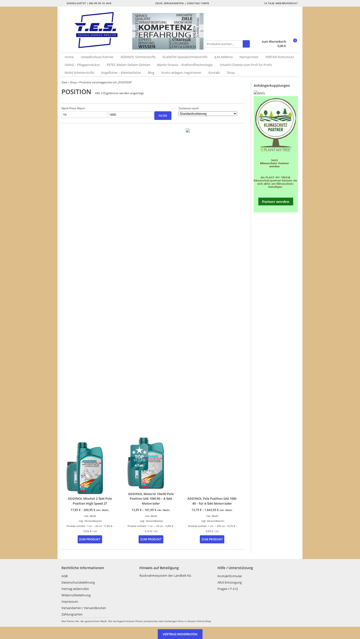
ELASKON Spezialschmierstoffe (185, 57)
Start (64, 82)
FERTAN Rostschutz (279, 57)
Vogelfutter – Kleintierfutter (121, 72)
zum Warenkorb (274, 41)
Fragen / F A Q (227, 589)
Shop (231, 72)
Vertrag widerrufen (75, 589)
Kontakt (214, 72)
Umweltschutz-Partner (97, 57)
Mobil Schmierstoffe (79, 72)
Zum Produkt (89, 539)
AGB (64, 576)
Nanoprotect (249, 57)
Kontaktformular (229, 576)
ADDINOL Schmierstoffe (138, 57)
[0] (292, 46)
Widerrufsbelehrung (76, 595)
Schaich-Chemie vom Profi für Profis (246, 65)
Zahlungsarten (72, 614)
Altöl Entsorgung (229, 582)
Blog (151, 72)
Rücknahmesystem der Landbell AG (165, 575)
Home (69, 57)
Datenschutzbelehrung (78, 582)
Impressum (69, 601)
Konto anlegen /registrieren (181, 72)
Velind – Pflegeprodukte (82, 65)
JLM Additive (224, 57)
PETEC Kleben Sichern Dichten (128, 65)
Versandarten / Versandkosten (83, 608)
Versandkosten (93, 521)
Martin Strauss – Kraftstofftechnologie (185, 65)
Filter (163, 115)
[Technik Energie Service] (96, 30)
